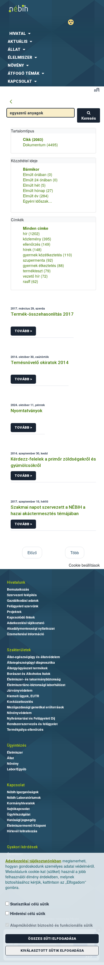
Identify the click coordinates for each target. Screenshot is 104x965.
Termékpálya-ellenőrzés (25, 729)
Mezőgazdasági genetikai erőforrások (35, 707)
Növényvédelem (19, 712)
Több (74, 552)
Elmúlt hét (34, 185)
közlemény (37, 238)
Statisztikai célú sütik (29, 903)
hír (31, 233)
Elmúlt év (36, 195)
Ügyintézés (16, 745)
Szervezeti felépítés (22, 594)
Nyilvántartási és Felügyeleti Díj (31, 718)
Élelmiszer (15, 752)
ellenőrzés (36, 244)
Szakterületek (19, 650)
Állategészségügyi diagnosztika (31, 662)
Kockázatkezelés (20, 701)
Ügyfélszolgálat (18, 814)
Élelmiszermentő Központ (26, 825)
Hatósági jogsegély (21, 819)
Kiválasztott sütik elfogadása (52, 951)
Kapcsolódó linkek (21, 617)
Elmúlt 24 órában (40, 179)
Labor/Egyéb (16, 769)
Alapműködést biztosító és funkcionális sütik (51, 925)
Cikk (33, 139)
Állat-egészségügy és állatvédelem (33, 656)
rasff (30, 281)
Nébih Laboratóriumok (24, 797)
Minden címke (35, 228)
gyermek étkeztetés (43, 265)
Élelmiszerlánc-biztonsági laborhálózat (36, 684)
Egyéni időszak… (37, 201)
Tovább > (23, 331)
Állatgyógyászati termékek (27, 668)
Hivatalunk (16, 582)
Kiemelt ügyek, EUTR (23, 696)
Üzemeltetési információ (25, 634)
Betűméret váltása (96, 89)
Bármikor (31, 169)
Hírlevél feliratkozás (22, 831)
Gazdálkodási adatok (23, 600)
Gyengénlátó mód (73, 22)
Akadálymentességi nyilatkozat (31, 628)
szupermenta (38, 260)
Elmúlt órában (37, 174)
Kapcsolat (16, 785)
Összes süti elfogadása (52, 939)
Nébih (26, 8)
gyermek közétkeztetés (47, 254)
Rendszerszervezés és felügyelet (32, 723)
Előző (32, 552)
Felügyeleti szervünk (22, 606)
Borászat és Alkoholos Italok (28, 673)
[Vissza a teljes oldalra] (11, 102)
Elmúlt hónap (38, 190)
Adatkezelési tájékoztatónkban (33, 860)
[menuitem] (52, 33)
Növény (13, 763)
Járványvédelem (20, 690)
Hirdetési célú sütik (27, 913)
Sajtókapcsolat (18, 808)
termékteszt (37, 270)
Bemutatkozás (18, 589)
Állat (10, 757)
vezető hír (35, 276)
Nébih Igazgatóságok (23, 791)
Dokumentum (40, 144)
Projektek (14, 611)
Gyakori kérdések (22, 847)
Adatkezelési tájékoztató (25, 622)
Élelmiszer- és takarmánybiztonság (34, 679)
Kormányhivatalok (21, 803)
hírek (32, 249)
